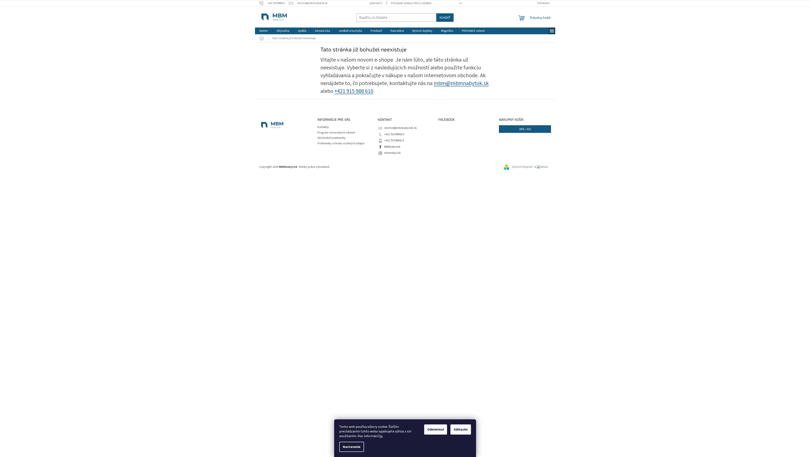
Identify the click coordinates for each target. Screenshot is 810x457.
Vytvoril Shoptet (522, 167)
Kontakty (376, 3)
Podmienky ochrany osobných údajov (341, 143)
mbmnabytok (392, 153)
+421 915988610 (394, 134)
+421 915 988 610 (353, 91)
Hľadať (445, 17)
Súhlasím (461, 429)
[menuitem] (263, 31)
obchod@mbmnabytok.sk (400, 128)
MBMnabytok (392, 147)
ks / (525, 129)
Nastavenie (351, 447)
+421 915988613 (394, 140)
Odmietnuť (435, 429)
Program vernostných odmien (411, 3)
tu (380, 436)
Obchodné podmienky (331, 138)
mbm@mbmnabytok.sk (461, 83)
